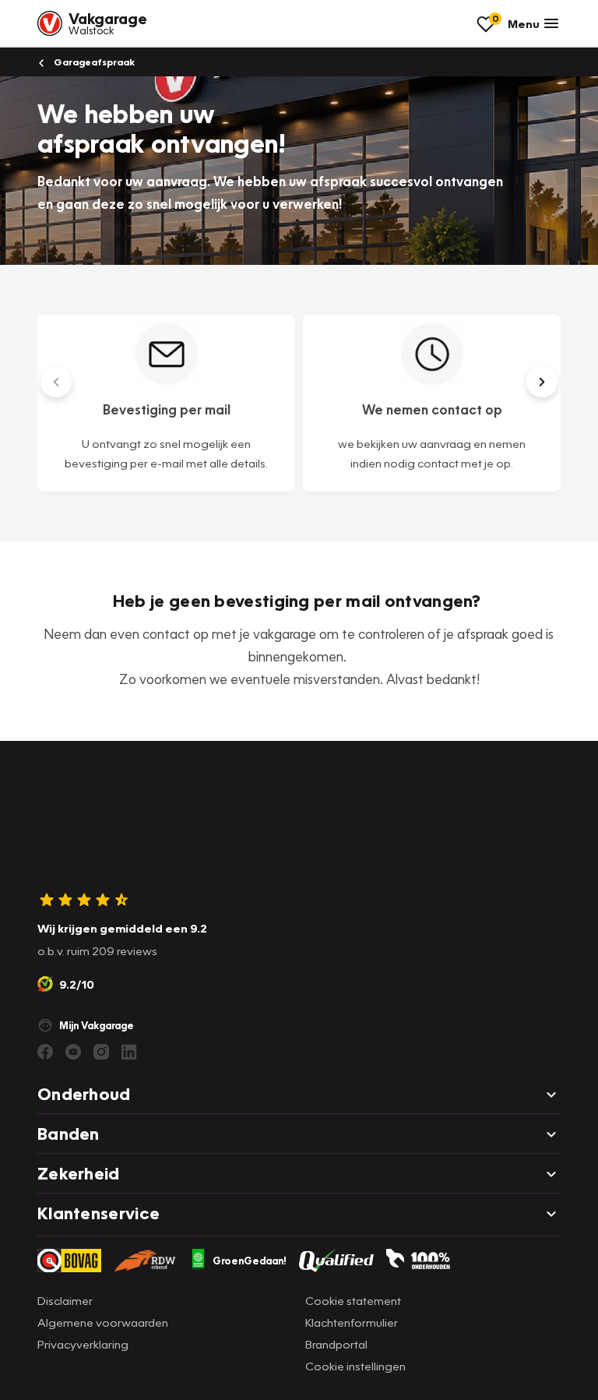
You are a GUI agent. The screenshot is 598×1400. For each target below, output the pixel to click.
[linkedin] (129, 1052)
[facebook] (45, 1052)
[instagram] (101, 1052)
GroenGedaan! (250, 1260)
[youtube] (73, 1052)
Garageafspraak (93, 62)
